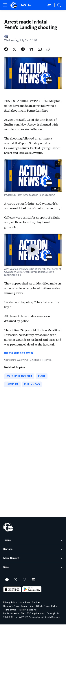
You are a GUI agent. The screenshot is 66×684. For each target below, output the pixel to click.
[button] (5, 5)
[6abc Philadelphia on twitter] (15, 579)
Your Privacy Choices (30, 602)
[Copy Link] (48, 49)
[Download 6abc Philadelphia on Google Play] (32, 589)
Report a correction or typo (18, 352)
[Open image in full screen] (57, 164)
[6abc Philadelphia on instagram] (24, 579)
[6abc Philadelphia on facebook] (7, 579)
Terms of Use (9, 610)
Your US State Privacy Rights (43, 606)
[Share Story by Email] (40, 49)
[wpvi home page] (8, 527)
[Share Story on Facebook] (6, 49)
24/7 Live (26, 5)
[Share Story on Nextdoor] (31, 49)
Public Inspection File (13, 613)
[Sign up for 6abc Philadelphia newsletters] (33, 579)
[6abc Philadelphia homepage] (13, 5)
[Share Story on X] (14, 49)
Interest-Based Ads (28, 610)
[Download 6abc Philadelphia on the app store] (12, 589)
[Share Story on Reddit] (23, 49)
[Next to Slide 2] (57, 176)
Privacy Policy (10, 602)
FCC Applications (35, 613)
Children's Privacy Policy (15, 606)
